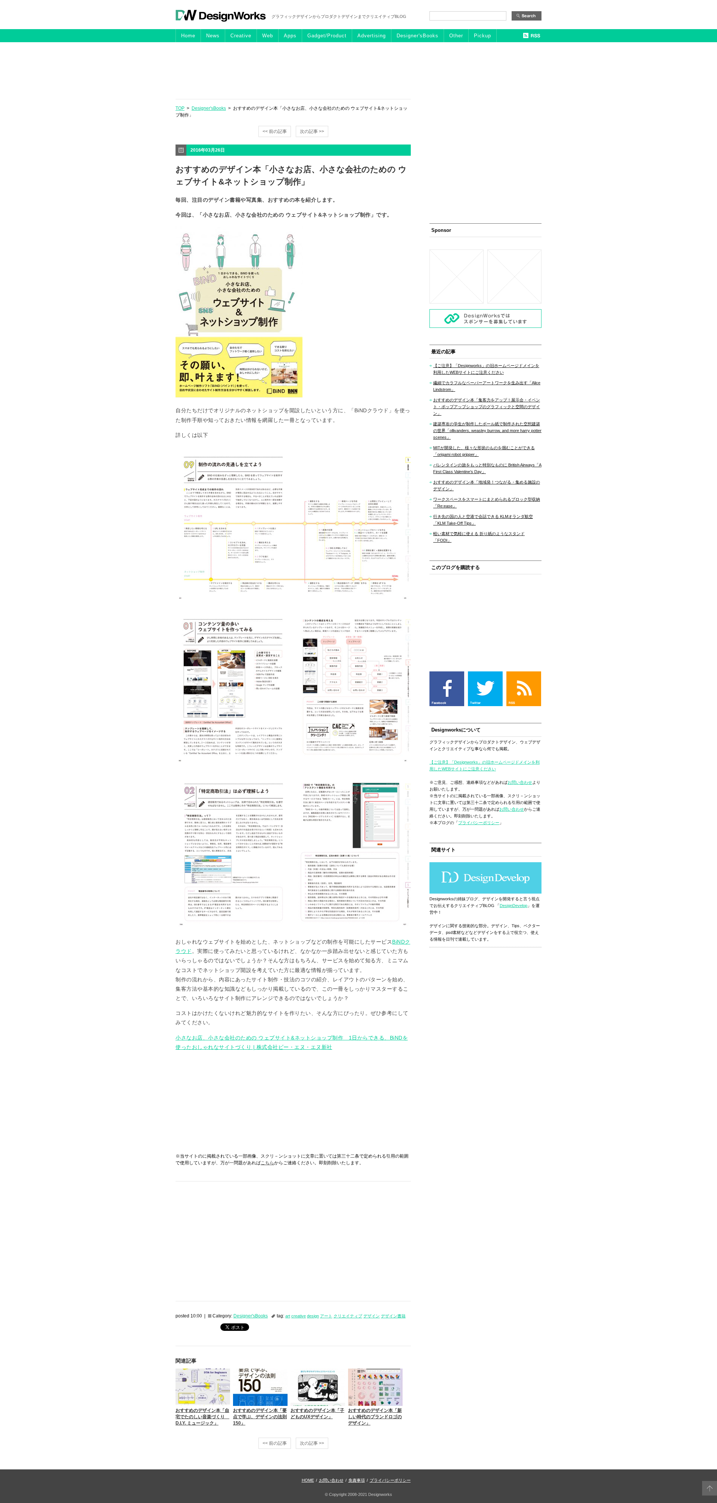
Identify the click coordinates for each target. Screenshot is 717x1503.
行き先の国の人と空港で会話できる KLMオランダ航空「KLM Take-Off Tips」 (483, 519)
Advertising (371, 35)
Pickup (482, 35)
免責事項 (356, 1480)
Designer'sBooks (417, 35)
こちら (267, 1162)
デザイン (371, 1316)
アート (326, 1316)
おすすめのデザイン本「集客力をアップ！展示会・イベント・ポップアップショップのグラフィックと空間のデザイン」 (486, 407)
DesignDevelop (513, 905)
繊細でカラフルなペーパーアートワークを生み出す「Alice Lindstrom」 (486, 386)
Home (188, 35)
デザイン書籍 (393, 1316)
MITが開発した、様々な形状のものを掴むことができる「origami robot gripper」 (484, 451)
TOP (180, 108)
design (313, 1316)
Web (267, 35)
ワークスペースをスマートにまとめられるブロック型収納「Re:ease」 (486, 502)
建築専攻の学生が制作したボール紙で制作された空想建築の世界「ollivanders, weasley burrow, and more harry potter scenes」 (487, 431)
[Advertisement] (358, 70)
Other (456, 35)
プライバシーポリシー (478, 822)
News (213, 35)
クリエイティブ (347, 1316)
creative (298, 1316)
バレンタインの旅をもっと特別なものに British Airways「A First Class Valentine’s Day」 (487, 468)
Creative (240, 35)
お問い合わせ (520, 782)
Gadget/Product (327, 35)
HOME (308, 1480)
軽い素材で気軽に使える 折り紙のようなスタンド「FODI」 (479, 537)
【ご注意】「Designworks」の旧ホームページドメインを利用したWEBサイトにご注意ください (486, 369)
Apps (290, 35)
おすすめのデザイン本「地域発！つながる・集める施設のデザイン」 (486, 485)
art (287, 1316)
